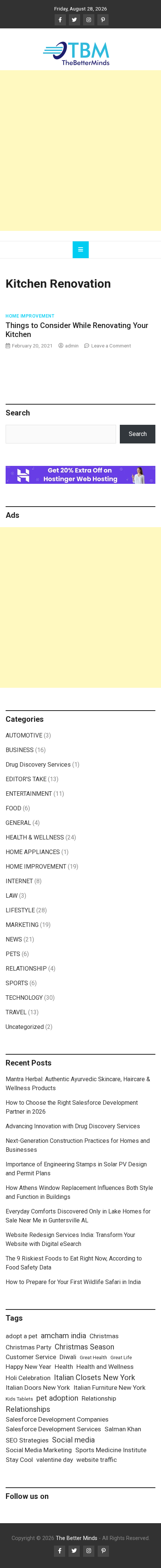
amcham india (63, 1335)
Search (138, 433)
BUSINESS (20, 750)
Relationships (28, 1409)
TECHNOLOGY (24, 997)
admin (72, 346)
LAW (12, 895)
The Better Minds (76, 1538)
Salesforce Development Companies (57, 1419)
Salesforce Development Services (53, 1429)
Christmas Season (84, 1346)
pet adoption (57, 1398)
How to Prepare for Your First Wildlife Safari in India (73, 1282)
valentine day (54, 1459)
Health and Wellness (105, 1366)
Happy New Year (28, 1366)
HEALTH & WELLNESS (35, 837)
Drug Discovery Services (38, 764)
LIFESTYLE (20, 910)
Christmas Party (28, 1347)
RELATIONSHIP (26, 968)
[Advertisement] (80, 150)
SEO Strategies (27, 1440)
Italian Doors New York (38, 1387)
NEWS (14, 939)
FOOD (13, 808)
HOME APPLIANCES (33, 852)
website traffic (96, 1459)
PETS (13, 954)
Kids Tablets (19, 1399)
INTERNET (19, 881)
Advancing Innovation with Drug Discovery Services (73, 1126)
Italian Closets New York (94, 1377)
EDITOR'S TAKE (26, 779)
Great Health (93, 1357)
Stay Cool (19, 1459)
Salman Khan (122, 1429)
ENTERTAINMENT (29, 793)
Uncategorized (25, 1026)
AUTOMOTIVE (24, 735)
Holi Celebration (28, 1378)
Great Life (121, 1357)
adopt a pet (21, 1336)
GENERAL (18, 822)
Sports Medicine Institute (110, 1450)
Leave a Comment (111, 346)
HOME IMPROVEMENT (30, 316)
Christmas (104, 1336)
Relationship (99, 1398)
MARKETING (22, 924)
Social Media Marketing (39, 1450)
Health (64, 1366)
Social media (73, 1439)
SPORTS (17, 983)
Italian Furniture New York (109, 1387)
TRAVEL (16, 1012)
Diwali (68, 1357)
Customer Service (31, 1357)
